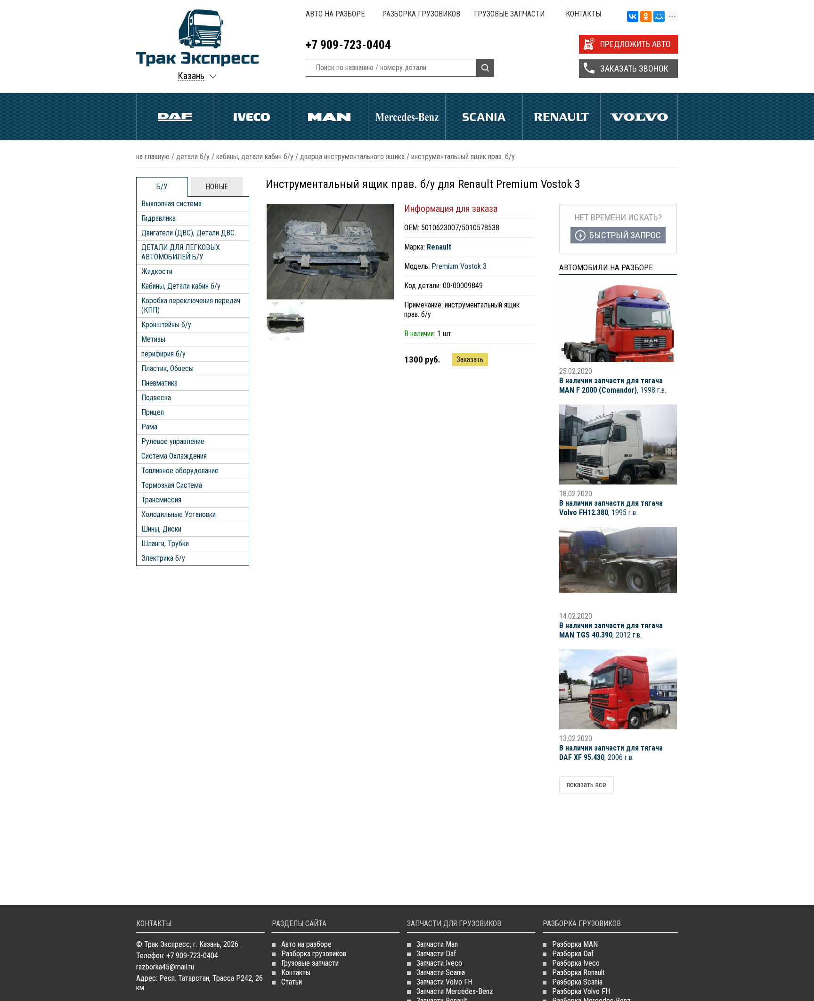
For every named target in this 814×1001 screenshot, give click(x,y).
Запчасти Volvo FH (444, 981)
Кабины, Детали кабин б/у (254, 156)
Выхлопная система (171, 203)
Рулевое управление (172, 441)
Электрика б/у (163, 558)
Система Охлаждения (174, 456)
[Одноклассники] (645, 17)
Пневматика (159, 383)
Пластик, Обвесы (167, 368)
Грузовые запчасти (509, 13)
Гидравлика (158, 218)
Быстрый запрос (625, 235)
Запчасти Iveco (439, 963)
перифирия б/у (163, 353)
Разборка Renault (578, 972)
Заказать (469, 359)
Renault (561, 116)
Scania (484, 116)
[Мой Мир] (659, 17)
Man (329, 116)
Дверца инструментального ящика (352, 156)
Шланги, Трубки (165, 543)
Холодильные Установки (178, 514)
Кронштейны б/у (166, 324)
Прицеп (152, 412)
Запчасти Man (437, 944)
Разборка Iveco (576, 963)
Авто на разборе (335, 13)
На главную (153, 156)
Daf (175, 116)
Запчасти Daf (436, 953)
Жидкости (156, 271)
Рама (149, 426)
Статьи (291, 981)
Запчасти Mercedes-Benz (454, 991)
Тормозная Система (171, 485)
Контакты (583, 13)
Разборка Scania (577, 981)
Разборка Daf (573, 953)
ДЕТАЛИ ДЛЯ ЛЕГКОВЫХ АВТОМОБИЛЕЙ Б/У (180, 252)
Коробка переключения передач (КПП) (190, 305)
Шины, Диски (161, 529)
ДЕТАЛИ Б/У (193, 156)
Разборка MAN (575, 944)
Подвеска (156, 397)
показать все (586, 784)
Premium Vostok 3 (459, 266)
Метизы (153, 339)
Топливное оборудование (180, 470)
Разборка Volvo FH (581, 991)
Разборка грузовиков (421, 13)
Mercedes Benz (406, 116)
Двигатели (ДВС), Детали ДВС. (188, 232)
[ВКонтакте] (632, 17)
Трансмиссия (161, 499)
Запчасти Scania (440, 972)
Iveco (251, 116)
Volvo (639, 116)
